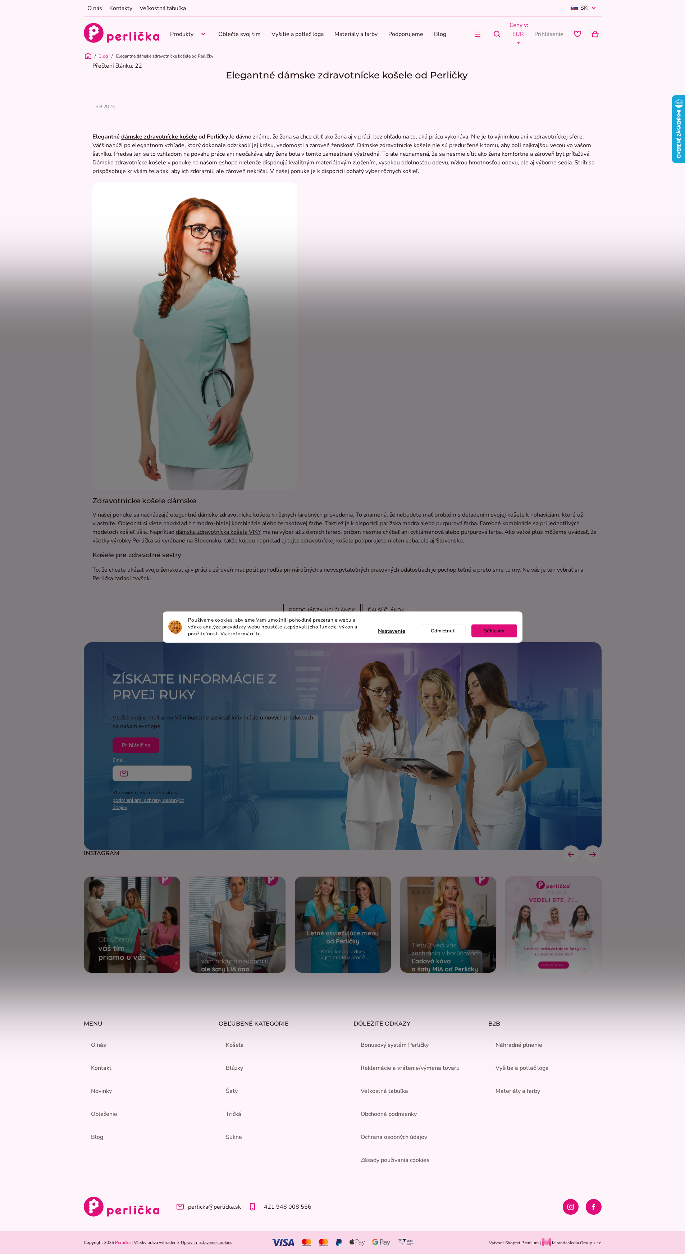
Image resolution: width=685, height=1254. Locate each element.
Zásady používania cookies (395, 1160)
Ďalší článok (386, 610)
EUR (518, 34)
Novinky (101, 1091)
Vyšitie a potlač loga (522, 1068)
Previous (571, 854)
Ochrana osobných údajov (394, 1137)
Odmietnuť (443, 630)
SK (584, 8)
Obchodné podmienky (389, 1114)
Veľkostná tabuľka (163, 8)
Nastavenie (391, 630)
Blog (97, 1137)
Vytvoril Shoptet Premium (514, 1243)
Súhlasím (494, 630)
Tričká (233, 1114)
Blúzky (234, 1068)
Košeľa (235, 1045)
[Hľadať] (497, 34)
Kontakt (101, 1068)
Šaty (232, 1091)
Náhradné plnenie (519, 1045)
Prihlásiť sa (136, 745)
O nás (94, 8)
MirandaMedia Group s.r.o (576, 1243)
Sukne (234, 1137)
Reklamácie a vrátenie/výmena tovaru (410, 1068)
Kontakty (120, 8)
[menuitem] (188, 34)
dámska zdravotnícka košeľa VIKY (218, 532)
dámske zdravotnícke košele (159, 137)
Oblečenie (104, 1114)
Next (593, 854)
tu (258, 633)
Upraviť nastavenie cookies (206, 1242)
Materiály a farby (518, 1091)
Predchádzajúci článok (322, 610)
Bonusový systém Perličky (395, 1045)
